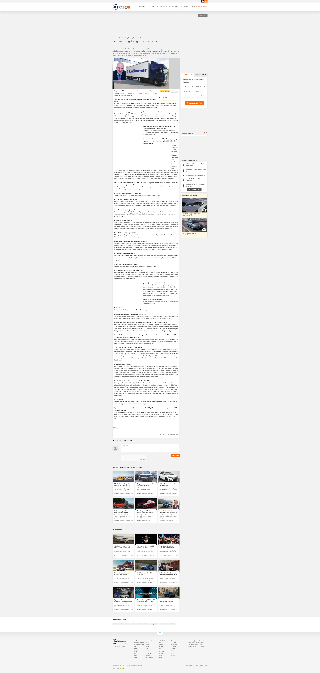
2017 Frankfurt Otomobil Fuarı (140, 624)
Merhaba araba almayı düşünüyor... (195, 175)
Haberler (121, 38)
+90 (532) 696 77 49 (196, 644)
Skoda (135, 655)
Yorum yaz (166, 91)
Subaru (148, 655)
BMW (147, 646)
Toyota (173, 655)
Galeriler (173, 642)
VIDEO (180, 7)
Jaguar (160, 657)
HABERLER (141, 7)
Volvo (135, 657)
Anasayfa (115, 38)
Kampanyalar (174, 641)
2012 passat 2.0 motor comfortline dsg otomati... (195, 164)
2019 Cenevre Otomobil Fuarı (121, 624)
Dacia (135, 648)
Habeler (136, 641)
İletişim (160, 642)
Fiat (147, 648)
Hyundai (136, 650)
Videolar (160, 644)
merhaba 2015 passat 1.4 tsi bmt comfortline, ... (195, 179)
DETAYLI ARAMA (201, 75)
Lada (172, 650)
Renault (160, 653)
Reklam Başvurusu (139, 644)
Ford (159, 648)
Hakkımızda (189, 665)
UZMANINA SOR (201, 7)
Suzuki (160, 655)
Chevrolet (173, 646)
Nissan (173, 652)
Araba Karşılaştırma (139, 642)
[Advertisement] (152, 24)
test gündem (153, 624)
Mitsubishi (161, 652)
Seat (172, 653)
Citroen (160, 646)
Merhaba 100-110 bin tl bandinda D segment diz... (195, 185)
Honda (173, 648)
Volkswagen (149, 657)
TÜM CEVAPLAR (194, 190)
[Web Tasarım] (123, 668)
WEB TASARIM (116, 668)
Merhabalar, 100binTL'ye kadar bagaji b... (196, 170)
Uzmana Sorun (150, 641)
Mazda (135, 652)
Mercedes (149, 652)
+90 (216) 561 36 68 (198, 646)
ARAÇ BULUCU (187, 75)
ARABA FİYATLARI (152, 7)
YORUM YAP (175, 456)
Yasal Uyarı (203, 665)
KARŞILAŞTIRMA (189, 7)
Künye (147, 644)
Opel (135, 653)
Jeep (147, 650)
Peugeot (148, 653)
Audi (135, 646)
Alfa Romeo (174, 644)
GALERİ (174, 7)
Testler (148, 642)
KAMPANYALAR (165, 7)
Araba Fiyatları (162, 641)
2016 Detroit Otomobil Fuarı (167, 624)
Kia (159, 650)
